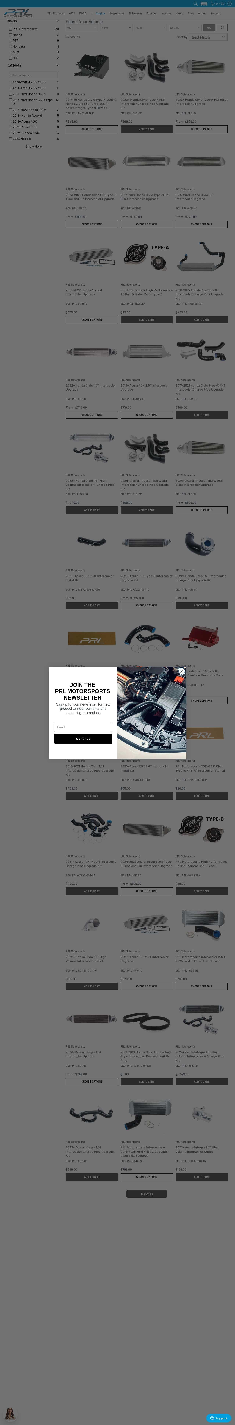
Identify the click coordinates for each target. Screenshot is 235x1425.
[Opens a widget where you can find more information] (218, 1418)
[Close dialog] (181, 671)
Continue (83, 739)
